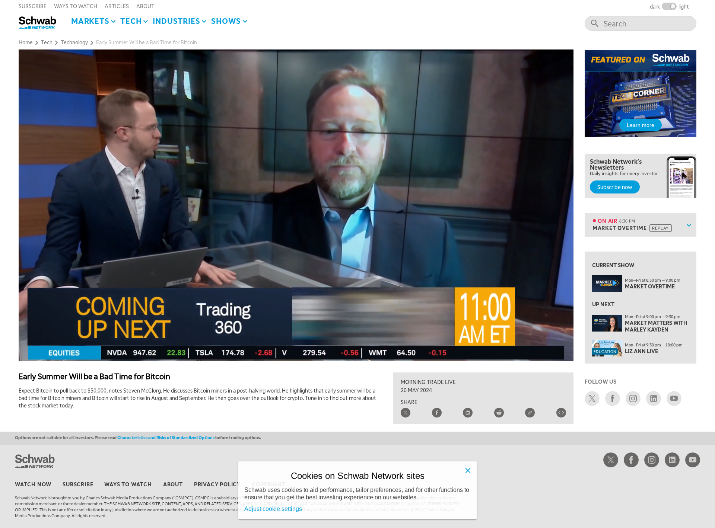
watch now (33, 484)
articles (117, 6)
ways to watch (75, 6)
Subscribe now (614, 186)
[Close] (468, 470)
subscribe (33, 6)
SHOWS (226, 21)
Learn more (640, 125)
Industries (176, 21)
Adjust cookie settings (273, 509)
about (145, 6)
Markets (90, 21)
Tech (131, 21)
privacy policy (217, 484)
